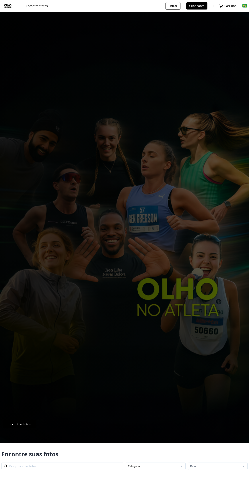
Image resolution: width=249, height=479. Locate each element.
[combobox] (156, 466)
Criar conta (197, 6)
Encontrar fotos (37, 6)
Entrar (173, 6)
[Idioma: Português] (245, 6)
